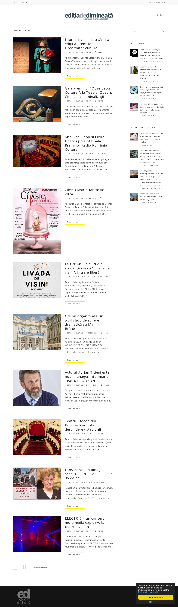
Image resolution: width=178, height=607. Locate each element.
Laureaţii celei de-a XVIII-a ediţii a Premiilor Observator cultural (87, 43)
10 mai (89, 101)
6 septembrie (91, 385)
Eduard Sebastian (75, 52)
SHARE (100, 52)
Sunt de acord (156, 597)
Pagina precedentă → (40, 567)
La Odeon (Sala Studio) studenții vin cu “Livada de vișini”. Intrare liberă (87, 268)
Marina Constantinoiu (152, 188)
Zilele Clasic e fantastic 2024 (84, 191)
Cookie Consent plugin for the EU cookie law (155, 601)
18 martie (90, 154)
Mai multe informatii (148, 592)
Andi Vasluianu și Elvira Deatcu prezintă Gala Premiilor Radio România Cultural (86, 143)
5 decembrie (91, 277)
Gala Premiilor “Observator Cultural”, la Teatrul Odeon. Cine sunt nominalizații (88, 92)
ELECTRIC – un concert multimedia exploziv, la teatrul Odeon (84, 522)
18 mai (89, 531)
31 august (90, 434)
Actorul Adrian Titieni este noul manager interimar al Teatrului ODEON (87, 376)
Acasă (15, 3)
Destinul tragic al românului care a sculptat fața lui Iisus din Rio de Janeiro (151, 197)
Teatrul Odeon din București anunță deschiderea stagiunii (83, 425)
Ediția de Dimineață (151, 61)
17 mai (89, 52)
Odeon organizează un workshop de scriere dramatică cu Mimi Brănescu (84, 322)
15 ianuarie (91, 198)
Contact (24, 3)
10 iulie (89, 482)
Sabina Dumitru (149, 203)
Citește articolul (75, 76)
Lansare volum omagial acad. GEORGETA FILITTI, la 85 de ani (89, 473)
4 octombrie (91, 333)
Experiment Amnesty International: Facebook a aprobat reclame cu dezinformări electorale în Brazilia (150, 72)
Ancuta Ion (147, 145)
